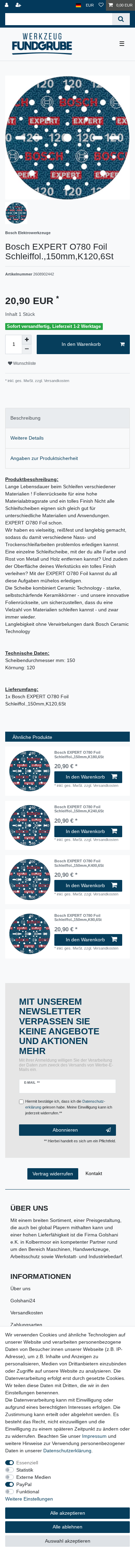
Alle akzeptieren (67, 1513)
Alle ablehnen (67, 1527)
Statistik (24, 1470)
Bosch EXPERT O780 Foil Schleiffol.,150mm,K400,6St (79, 863)
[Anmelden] (7, 5)
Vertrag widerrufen (53, 1173)
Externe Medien (33, 1477)
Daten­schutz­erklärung (67, 1450)
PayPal (24, 1484)
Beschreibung (25, 418)
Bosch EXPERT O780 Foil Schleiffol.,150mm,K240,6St (79, 809)
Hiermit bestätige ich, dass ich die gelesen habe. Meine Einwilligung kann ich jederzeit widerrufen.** (68, 1107)
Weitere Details (27, 438)
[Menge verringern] (27, 349)
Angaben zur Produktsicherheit (44, 458)
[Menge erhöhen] (27, 339)
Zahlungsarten (26, 1324)
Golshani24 (22, 1300)
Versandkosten (26, 1312)
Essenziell (27, 1462)
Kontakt (94, 1173)
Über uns (20, 1288)
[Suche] (121, 19)
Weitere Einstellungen (29, 1499)
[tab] (67, 418)
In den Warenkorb (81, 344)
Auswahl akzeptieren (67, 1541)
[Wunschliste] (101, 5)
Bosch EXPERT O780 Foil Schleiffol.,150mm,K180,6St (79, 754)
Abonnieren (65, 1130)
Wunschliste (24, 363)
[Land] (78, 5)
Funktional (27, 1491)
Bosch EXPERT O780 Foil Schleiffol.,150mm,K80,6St (78, 917)
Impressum (94, 1436)
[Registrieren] (19, 5)
